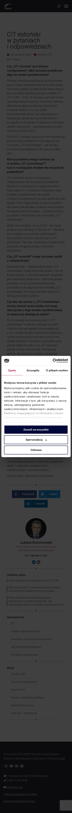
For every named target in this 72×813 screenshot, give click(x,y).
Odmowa (36, 449)
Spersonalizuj (34, 439)
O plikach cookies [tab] (57, 370)
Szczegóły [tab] (33, 370)
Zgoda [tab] (12, 370)
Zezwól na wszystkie (36, 429)
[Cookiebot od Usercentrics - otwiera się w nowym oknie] (52, 360)
